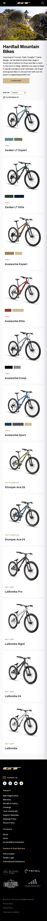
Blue (8, 424)
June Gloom (9, 139)
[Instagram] (10, 783)
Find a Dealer (8, 854)
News (5, 838)
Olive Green (18, 139)
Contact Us (12, 778)
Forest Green (9, 196)
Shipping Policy (9, 819)
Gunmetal (18, 424)
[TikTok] (21, 783)
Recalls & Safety (10, 803)
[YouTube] (16, 783)
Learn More (16, 80)
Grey (17, 367)
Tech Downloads (10, 811)
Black (9, 367)
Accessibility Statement (13, 842)
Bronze (9, 253)
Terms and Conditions (11, 912)
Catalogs (7, 807)
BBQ (18, 253)
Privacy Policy (8, 904)
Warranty (7, 800)
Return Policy (9, 823)
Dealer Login (8, 858)
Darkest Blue (19, 196)
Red (8, 310)
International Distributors (14, 862)
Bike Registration (10, 796)
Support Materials (11, 815)
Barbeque (18, 310)
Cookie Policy (8, 908)
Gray (28, 424)
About (5, 834)
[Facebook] (5, 783)
